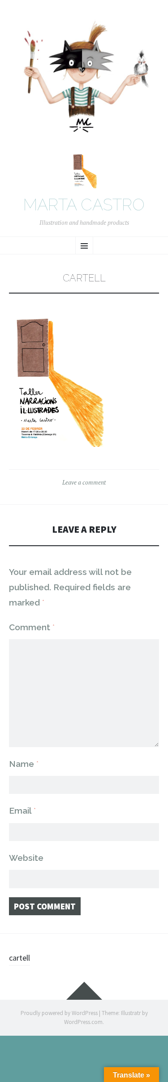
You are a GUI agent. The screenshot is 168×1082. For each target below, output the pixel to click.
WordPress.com (83, 1022)
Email (22, 810)
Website (26, 858)
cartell (19, 958)
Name (24, 764)
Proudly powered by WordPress (59, 1013)
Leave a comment (84, 482)
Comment (32, 627)
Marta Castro (84, 205)
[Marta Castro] (84, 80)
